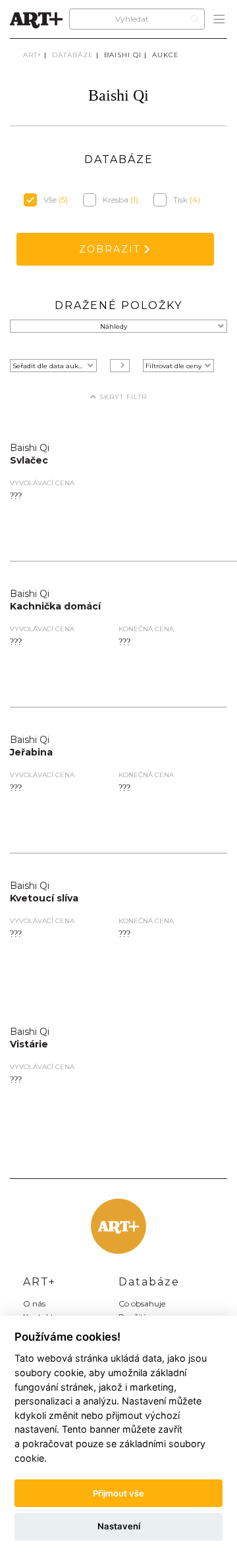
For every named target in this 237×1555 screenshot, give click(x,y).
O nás (34, 1303)
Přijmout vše (118, 1493)
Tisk (186, 199)
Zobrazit (111, 249)
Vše (55, 199)
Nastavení (118, 1526)
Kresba (120, 199)
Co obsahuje (141, 1303)
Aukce (165, 55)
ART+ (32, 55)
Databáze (72, 55)
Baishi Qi (123, 55)
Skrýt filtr (122, 397)
